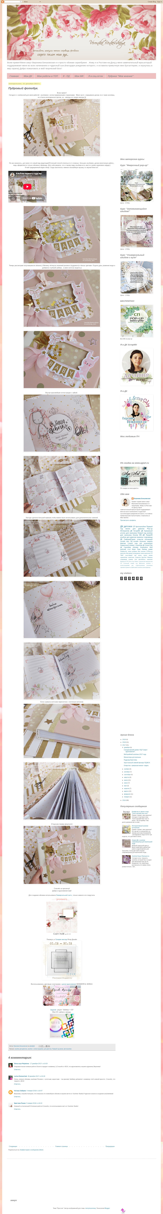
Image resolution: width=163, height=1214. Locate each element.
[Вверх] (123, 1211)
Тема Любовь (142, 549)
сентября (127, 774)
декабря (127, 747)
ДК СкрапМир (125, 547)
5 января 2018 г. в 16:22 (34, 1103)
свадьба (149, 541)
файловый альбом (136, 567)
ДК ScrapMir (135, 531)
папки (129, 551)
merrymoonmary (90, 1208)
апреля (126, 788)
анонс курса (142, 555)
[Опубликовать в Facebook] (46, 1046)
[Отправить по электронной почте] (40, 1046)
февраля (127, 794)
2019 (124, 739)
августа (126, 777)
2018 (124, 742)
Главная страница (61, 1146)
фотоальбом (67, 1049)
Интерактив (124, 531)
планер (131, 559)
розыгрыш (149, 565)
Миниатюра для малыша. (132, 757)
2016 (124, 800)
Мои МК (78, 76)
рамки (150, 549)
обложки (135, 547)
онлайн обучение (139, 541)
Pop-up (149, 529)
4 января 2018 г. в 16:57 (34, 1091)
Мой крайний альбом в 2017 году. (135, 754)
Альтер (135, 535)
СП (134, 526)
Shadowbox (144, 547)
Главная (13, 76)
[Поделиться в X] (44, 1046)
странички (138, 545)
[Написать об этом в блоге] (42, 1046)
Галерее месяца (61, 939)
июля (126, 780)
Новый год (142, 533)
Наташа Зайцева (20, 1091)
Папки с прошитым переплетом (143, 561)
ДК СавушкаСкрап (127, 539)
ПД (131, 541)
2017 (124, 745)
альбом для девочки (21, 1049)
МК (140, 535)
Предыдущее (110, 1146)
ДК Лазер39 (147, 535)
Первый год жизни (57, 1049)
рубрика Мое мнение (139, 551)
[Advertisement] (136, 118)
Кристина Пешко (20, 1103)
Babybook (123, 561)
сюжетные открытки (134, 557)
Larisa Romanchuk (20, 1076)
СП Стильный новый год (129, 563)
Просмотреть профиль (128, 520)
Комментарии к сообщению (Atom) (31, 1150)
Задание (53, 1010)
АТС (127, 561)
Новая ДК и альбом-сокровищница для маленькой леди (142, 841)
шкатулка (147, 553)
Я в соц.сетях (95, 76)
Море (134, 549)
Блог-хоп (131, 561)
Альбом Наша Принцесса (140, 856)
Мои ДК (28, 76)
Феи (127, 553)
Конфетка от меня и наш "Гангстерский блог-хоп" (140, 812)
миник (150, 555)
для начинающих (146, 543)
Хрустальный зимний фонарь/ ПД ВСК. (137, 763)
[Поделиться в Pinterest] (49, 1046)
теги (135, 559)
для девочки (47, 1049)
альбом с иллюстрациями (35, 1049)
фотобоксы (142, 559)
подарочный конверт (127, 545)
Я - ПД (66, 76)
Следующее (13, 1146)
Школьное (142, 563)
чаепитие (149, 559)
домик (131, 553)
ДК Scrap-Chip (147, 545)
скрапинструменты (125, 567)
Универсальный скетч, (64, 895)
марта (126, 791)
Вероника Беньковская (142, 498)
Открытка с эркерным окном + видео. (136, 765)
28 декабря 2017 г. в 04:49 (36, 1076)
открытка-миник (140, 565)
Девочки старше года (129, 543)
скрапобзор (123, 557)
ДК (121, 526)
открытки (140, 539)
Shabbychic (123, 551)
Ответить (17, 1069)
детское (128, 526)
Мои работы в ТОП (47, 76)
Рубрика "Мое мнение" (120, 76)
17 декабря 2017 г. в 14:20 (39, 1063)
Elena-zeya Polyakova (21, 1063)
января (126, 797)
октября (127, 772)
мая (125, 786)
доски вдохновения (69, 984)
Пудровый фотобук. (130, 760)
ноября (126, 769)
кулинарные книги (138, 553)
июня (126, 783)
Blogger (107, 1208)
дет (133, 565)
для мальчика (131, 533)
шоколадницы (146, 567)
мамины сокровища (144, 537)
